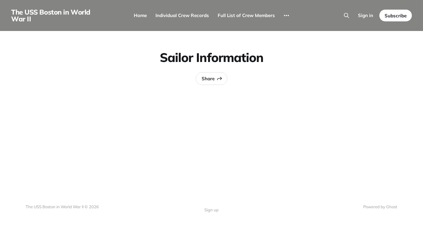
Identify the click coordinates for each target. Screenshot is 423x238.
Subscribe (396, 16)
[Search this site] (346, 15)
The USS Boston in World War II (50, 15)
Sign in (365, 15)
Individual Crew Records (182, 15)
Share (208, 79)
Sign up (211, 209)
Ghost (391, 206)
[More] (286, 15)
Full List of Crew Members (246, 15)
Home (140, 15)
